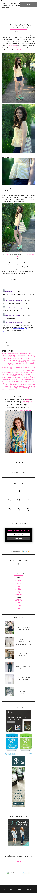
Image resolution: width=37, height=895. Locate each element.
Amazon (18, 579)
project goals (27, 379)
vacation (10, 388)
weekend (12, 389)
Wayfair (18, 591)
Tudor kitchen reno (29, 358)
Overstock (18, 585)
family (26, 367)
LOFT (18, 602)
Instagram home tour (7, 355)
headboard (10, 371)
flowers (7, 368)
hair (34, 368)
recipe (33, 379)
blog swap (27, 362)
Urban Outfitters (18, 589)
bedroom (21, 362)
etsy (15, 367)
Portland (33, 355)
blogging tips (5, 363)
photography (5, 379)
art (14, 360)
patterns (32, 377)
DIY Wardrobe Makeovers (8, 353)
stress (18, 384)
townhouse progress (18, 386)
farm (29, 367)
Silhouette (4, 357)
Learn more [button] (5, 7)
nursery (19, 376)
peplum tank (18, 35)
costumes (4, 365)
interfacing (23, 372)
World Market (18, 594)
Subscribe (18, 538)
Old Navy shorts (12, 45)
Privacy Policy (18, 861)
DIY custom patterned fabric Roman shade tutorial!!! (24, 691)
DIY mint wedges (20, 48)
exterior (18, 367)
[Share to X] (19, 280)
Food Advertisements (15, 551)
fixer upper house (27, 401)
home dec (31, 370)
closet (30, 363)
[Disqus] (18, 310)
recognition (4, 381)
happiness (4, 371)
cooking (33, 363)
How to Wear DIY (17, 50)
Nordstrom (18, 604)
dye (8, 367)
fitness (4, 369)
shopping (17, 383)
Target (18, 586)
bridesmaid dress (16, 363)
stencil (15, 384)
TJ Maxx (18, 588)
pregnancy (17, 379)
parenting (8, 377)
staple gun (10, 384)
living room (14, 374)
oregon (26, 376)
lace (3, 374)
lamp (5, 374)
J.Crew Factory (18, 600)
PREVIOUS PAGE (7, 337)
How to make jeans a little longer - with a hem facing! (24, 667)
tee (24, 384)
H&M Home (18, 582)
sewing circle (27, 381)
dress (4, 367)
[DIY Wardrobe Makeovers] (18, 845)
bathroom (10, 362)
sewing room (11, 383)
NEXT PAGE (31, 337)
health (15, 371)
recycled (10, 381)
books (10, 363)
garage (21, 368)
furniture (16, 369)
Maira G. (30, 889)
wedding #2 (32, 387)
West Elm (18, 593)
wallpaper (20, 388)
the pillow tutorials (30, 384)
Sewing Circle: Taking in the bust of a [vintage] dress (24, 627)
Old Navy (18, 605)
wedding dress (6, 389)
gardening (26, 369)
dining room (32, 365)
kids (30, 372)
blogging (33, 362)
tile (7, 386)
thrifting (4, 386)
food (11, 369)
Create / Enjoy (14, 889)
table (22, 384)
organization (32, 376)
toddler (10, 386)
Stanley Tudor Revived (14, 358)
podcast (11, 379)
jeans (27, 372)
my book (31, 374)
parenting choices (16, 377)
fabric (22, 367)
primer (21, 379)
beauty (15, 362)
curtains (17, 365)
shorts (8, 254)
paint (3, 377)
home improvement (8, 372)
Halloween (21, 353)
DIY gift (17, 353)
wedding (26, 388)
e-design (11, 367)
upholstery (5, 388)
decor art (22, 365)
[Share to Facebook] (22, 280)
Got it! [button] (28, 4)
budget (23, 363)
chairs (26, 363)
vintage (15, 388)
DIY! (19, 258)
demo (26, 365)
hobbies (19, 371)
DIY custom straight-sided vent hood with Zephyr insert (24, 679)
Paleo (28, 355)
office (22, 376)
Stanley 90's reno (14, 357)
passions (27, 377)
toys (25, 386)
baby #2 (29, 360)
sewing (19, 381)
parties (23, 377)
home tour (17, 372)
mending (19, 374)
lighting (9, 374)
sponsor (28, 383)
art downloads (19, 360)
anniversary (5, 360)
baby (25, 360)
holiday (24, 371)
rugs (15, 381)
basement (4, 362)
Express (18, 599)
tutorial (33, 386)
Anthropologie (18, 580)
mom (27, 399)
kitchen (33, 372)
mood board (25, 374)
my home (13, 376)
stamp (6, 384)
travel (28, 386)
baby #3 (33, 360)
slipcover (23, 383)
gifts (31, 369)
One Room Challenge (19, 355)
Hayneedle (18, 583)
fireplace (33, 367)
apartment (11, 360)
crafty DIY (10, 365)
